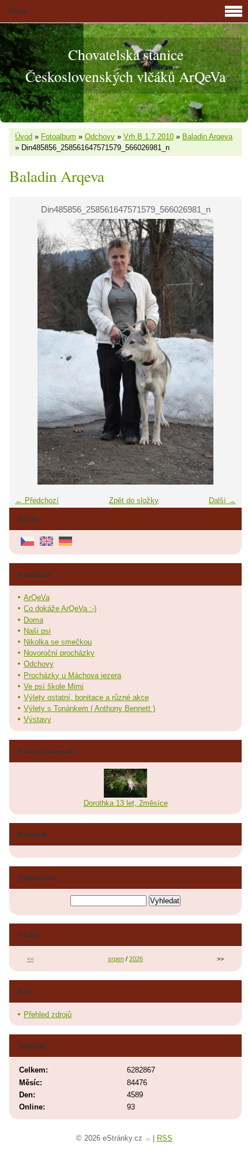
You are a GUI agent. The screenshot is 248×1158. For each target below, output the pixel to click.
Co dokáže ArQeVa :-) (60, 608)
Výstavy (37, 719)
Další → (222, 500)
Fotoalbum (58, 136)
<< (30, 958)
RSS (164, 1138)
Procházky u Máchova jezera (72, 675)
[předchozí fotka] (28, 352)
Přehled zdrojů (48, 1014)
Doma (33, 620)
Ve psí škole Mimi (54, 686)
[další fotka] (223, 352)
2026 (136, 958)
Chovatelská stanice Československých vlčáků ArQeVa (125, 65)
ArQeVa (37, 597)
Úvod (23, 136)
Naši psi (37, 631)
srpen (116, 958)
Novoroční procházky (59, 653)
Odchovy (100, 136)
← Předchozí (37, 500)
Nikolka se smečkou (58, 642)
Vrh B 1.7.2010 (148, 136)
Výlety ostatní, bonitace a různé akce (86, 697)
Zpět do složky (134, 500)
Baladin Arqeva (207, 136)
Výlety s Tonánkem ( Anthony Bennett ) (89, 708)
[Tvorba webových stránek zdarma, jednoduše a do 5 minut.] (149, 1139)
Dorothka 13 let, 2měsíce (126, 803)
